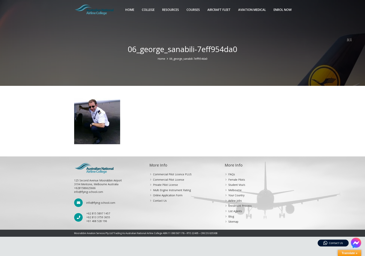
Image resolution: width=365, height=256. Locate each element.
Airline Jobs (235, 200)
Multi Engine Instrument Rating (172, 190)
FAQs (231, 174)
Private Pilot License (165, 185)
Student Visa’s (236, 185)
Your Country (236, 195)
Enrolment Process (240, 206)
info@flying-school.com (100, 202)
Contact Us (160, 200)
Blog (231, 216)
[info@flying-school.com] (80, 202)
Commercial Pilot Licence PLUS (172, 174)
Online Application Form (167, 195)
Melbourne (235, 190)
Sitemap (233, 221)
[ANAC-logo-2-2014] (94, 9)
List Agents (235, 211)
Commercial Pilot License (168, 179)
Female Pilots (236, 179)
